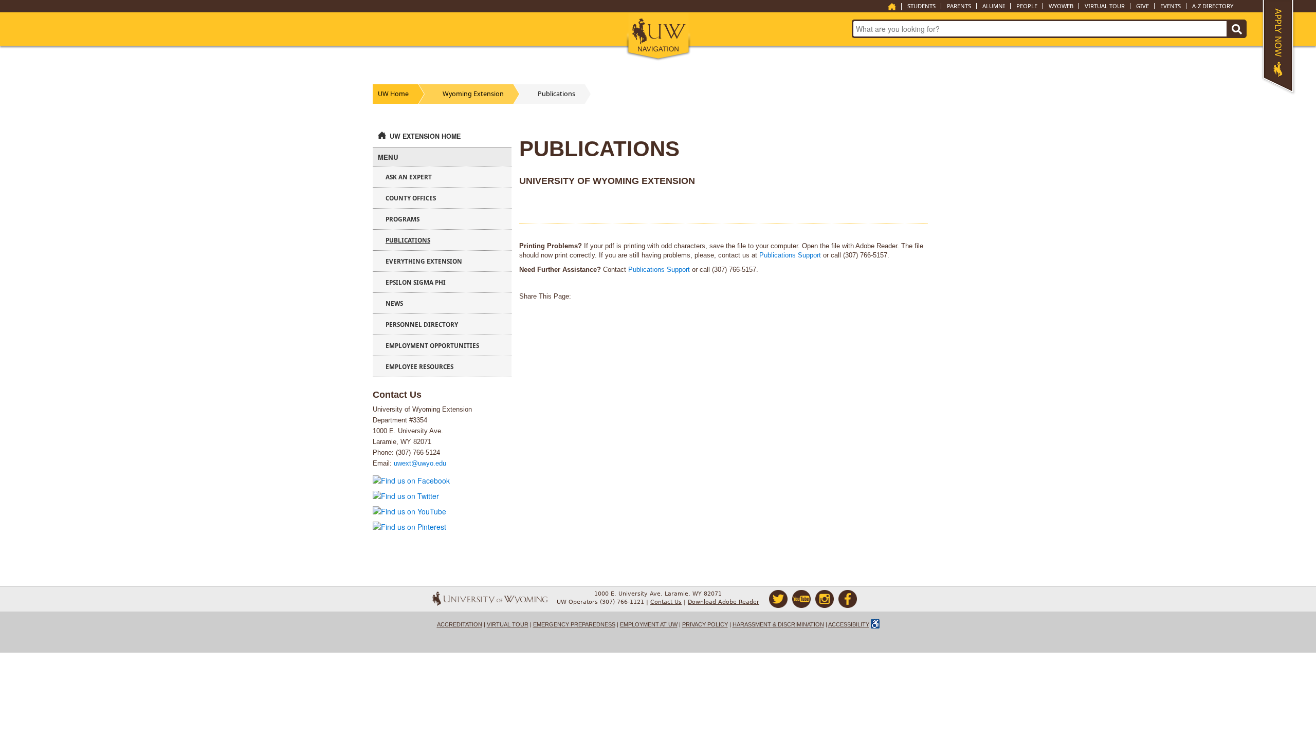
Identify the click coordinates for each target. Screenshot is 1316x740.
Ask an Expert (409, 177)
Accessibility (848, 624)
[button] (658, 37)
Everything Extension (424, 261)
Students (921, 6)
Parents (959, 6)
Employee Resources (419, 366)
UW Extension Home (425, 136)
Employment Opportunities (432, 345)
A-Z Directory (1212, 6)
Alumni (993, 6)
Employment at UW (649, 624)
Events (1170, 6)
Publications (556, 93)
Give (1142, 6)
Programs (402, 219)
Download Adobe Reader (723, 602)
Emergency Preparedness (574, 624)
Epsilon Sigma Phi (416, 282)
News (394, 303)
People (1026, 6)
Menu (388, 157)
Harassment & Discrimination (778, 624)
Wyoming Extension (473, 93)
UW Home (393, 93)
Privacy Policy (705, 624)
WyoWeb (1061, 6)
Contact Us (666, 602)
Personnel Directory (422, 324)
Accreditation (459, 624)
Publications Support (790, 255)
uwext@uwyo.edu (420, 463)
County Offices (411, 198)
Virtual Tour (1105, 6)
